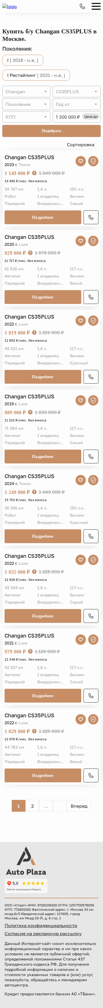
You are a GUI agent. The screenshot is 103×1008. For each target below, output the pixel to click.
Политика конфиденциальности (41, 925)
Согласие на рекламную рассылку (43, 933)
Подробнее (43, 217)
